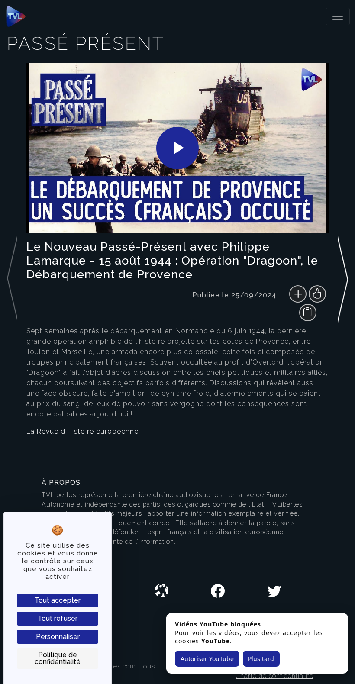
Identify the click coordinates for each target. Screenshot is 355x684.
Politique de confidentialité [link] (58, 658)
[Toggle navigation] (338, 16)
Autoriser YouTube (207, 659)
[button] (343, 255)
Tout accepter (58, 600)
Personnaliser (58, 636)
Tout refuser (57, 618)
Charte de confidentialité (274, 675)
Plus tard (261, 659)
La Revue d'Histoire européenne (82, 431)
